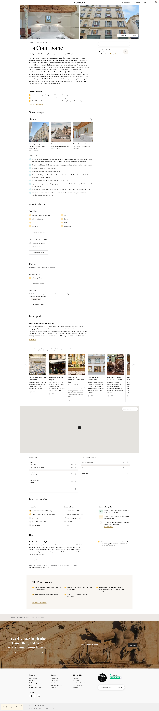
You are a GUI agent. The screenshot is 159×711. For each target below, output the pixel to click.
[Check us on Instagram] (30, 696)
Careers (75, 687)
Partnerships (32, 680)
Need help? (137, 2)
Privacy (35, 708)
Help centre (54, 678)
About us (75, 678)
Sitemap (41, 708)
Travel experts (55, 683)
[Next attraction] (133, 364)
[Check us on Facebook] (34, 696)
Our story (76, 680)
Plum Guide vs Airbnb (35, 687)
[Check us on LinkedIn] (38, 696)
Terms (30, 708)
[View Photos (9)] (49, 22)
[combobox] (129, 409)
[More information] (39, 274)
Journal (31, 685)
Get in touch (54, 680)
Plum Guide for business (80, 683)
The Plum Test (77, 685)
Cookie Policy (9, 708)
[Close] (21, 705)
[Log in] (154, 2)
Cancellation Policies (57, 685)
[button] (79, 2)
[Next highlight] (91, 119)
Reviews (53, 687)
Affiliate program (34, 683)
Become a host (125, 2)
